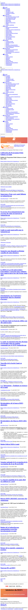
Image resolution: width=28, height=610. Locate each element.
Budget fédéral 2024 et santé (6, 441)
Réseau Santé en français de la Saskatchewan (10, 161)
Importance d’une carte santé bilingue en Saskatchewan (12, 190)
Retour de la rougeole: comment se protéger (9, 544)
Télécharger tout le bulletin (6, 186)
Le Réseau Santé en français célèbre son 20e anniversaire (12, 316)
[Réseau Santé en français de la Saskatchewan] (10, 4)
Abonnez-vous (6, 594)
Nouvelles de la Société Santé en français (9, 359)
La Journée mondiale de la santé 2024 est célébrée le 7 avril (13, 475)
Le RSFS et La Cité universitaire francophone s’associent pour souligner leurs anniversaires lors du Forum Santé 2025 (13, 264)
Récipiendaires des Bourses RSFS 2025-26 (9, 416)
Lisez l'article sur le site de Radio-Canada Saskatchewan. (12, 355)
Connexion (3, 2)
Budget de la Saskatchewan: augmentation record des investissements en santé (10, 529)
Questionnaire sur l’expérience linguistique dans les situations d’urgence (11, 297)
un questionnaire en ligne (19, 306)
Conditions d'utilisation (18, 608)
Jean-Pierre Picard (4, 198)
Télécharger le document (6, 242)
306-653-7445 (3, 604)
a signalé (20, 555)
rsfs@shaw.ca (4, 605)
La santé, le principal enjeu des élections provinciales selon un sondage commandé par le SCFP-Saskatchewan (13, 336)
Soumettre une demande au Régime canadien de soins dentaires (14, 245)
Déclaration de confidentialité (7, 608)
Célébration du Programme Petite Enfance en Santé (19, 145)
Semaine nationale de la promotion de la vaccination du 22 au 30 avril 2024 (14, 463)
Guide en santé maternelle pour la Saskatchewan (10, 226)
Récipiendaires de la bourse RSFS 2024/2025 (10, 399)
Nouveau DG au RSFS (5, 565)
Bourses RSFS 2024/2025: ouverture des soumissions (12, 494)
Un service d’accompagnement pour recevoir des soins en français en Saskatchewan (13, 213)
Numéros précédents (20, 594)
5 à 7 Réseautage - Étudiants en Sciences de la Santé (11, 381)
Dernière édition (13, 594)
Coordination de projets (5, 390)
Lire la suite (3, 189)
